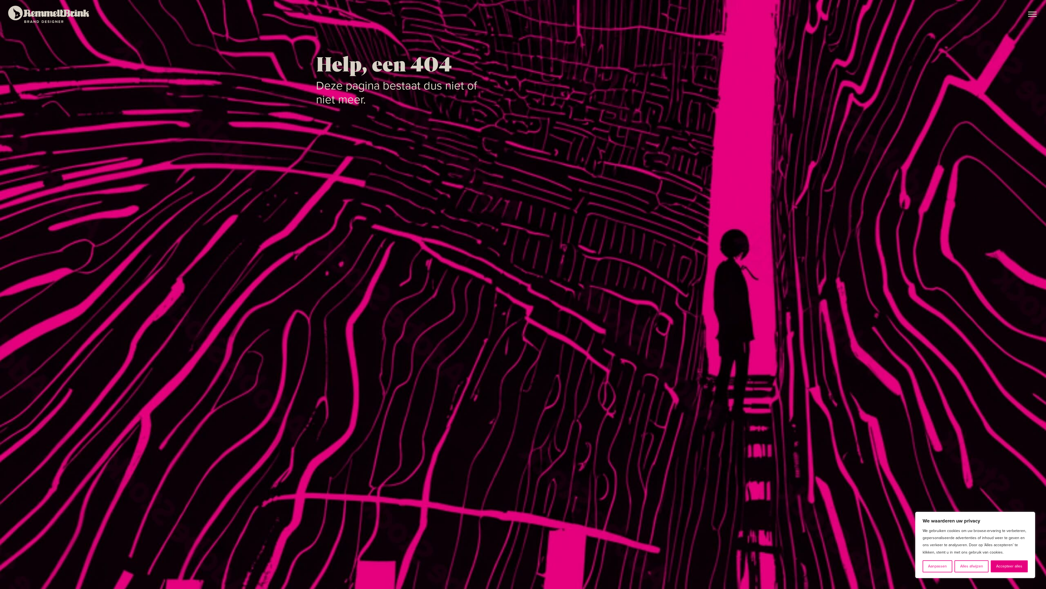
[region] (975, 545)
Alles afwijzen (971, 566)
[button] (1032, 14)
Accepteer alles (1009, 566)
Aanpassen (937, 566)
